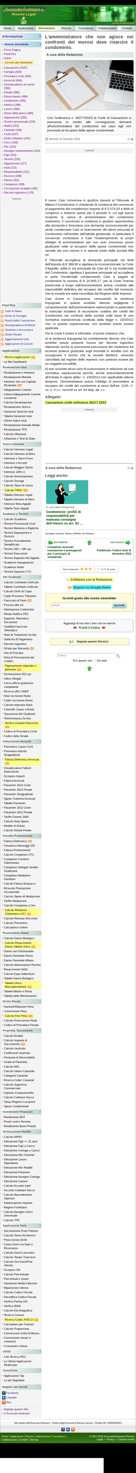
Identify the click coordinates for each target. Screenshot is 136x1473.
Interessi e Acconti (15, 463)
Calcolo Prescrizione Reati (20, 1020)
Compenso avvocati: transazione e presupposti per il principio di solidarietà (64, 552)
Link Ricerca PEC (15, 1356)
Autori (7, 58)
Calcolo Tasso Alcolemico (20, 1235)
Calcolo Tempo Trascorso (19, 1257)
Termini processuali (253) (19, 121)
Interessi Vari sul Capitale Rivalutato (20, 383)
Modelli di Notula (14, 825)
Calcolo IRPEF (13, 1137)
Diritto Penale (13, 334)
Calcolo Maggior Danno (18, 467)
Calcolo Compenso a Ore (19, 905)
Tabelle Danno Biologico (19, 978)
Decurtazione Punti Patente (21, 1230)
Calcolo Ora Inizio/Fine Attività (18, 1263)
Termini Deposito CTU (17, 571)
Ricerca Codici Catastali (19, 1080)
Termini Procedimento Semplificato (17, 542)
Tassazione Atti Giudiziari (19, 714)
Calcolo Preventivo (15, 923)
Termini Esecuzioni (15, 553)
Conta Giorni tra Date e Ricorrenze (18, 1246)
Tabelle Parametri (15, 803)
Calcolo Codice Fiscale (18, 1292)
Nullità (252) (11, 125)
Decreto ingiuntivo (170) (19, 192)
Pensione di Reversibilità (19, 1057)
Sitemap (33, 1439)
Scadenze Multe (14, 567)
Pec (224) (10, 146)
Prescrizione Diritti (15, 1239)
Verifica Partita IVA (15, 1301)
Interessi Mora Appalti (17, 503)
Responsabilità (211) (16, 171)
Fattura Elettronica (16, 841)
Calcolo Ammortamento (18, 476)
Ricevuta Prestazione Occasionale (17, 890)
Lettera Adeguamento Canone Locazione (22, 396)
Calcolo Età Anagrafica (18, 1310)
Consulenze (85, 28)
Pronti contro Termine (17, 1121)
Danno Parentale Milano (19, 960)
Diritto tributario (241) (17, 138)
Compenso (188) (14, 184)
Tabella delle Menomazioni (20, 995)
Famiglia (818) (13, 71)
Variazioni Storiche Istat (19, 411)
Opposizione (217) (15, 163)
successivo (117, 542)
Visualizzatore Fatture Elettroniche (17, 769)
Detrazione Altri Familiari (19, 1155)
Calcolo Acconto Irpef (17, 1185)
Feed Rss (10, 54)
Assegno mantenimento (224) (22, 150)
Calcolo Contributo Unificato (21, 582)
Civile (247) (11, 134)
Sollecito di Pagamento (18, 639)
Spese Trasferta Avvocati (19, 798)
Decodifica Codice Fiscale (20, 1297)
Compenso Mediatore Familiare (17, 877)
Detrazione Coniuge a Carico (22, 1150)
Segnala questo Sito (16, 1409)
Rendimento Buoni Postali (20, 1126)
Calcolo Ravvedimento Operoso (18, 1196)
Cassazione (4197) (15, 67)
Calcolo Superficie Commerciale (15, 1086)
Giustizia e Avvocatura (19, 329)
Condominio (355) (15, 100)
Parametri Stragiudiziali (18, 794)
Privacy (110, 1439)
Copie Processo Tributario (20, 596)
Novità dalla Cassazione (20, 320)
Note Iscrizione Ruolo (17, 696)
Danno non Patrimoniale (19, 951)
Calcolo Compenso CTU (19, 854)
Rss (8, 1402)
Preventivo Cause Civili (18, 746)
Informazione (46, 28)
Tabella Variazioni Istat (18, 416)
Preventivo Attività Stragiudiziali (15, 753)
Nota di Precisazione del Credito (19, 659)
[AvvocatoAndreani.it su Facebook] (63, 1429)
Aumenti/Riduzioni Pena (19, 1006)
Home (7, 28)
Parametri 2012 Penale (18, 812)
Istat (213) (10, 167)
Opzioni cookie (126, 1439)
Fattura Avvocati (14, 780)
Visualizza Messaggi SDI (19, 845)
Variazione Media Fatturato (20, 1283)
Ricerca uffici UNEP (16, 691)
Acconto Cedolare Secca (19, 1190)
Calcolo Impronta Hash (18, 705)
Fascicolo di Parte (15, 600)
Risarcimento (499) (16, 96)
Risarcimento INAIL (16, 969)
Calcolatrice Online (16, 927)
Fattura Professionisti (17, 850)
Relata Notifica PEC (16, 614)
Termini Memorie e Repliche (21, 528)
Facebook (12, 1393)
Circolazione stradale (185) (20, 188)
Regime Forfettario (15, 1207)
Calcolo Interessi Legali (18, 449)
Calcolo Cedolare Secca (19, 1097)
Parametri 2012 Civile (17, 807)
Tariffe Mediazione (15, 901)
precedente (61, 542)
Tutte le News (13, 311)
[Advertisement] (16, 251)
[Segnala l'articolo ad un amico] (128, 139)
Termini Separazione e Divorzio (18, 534)
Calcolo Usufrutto (15, 1048)
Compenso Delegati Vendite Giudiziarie (21, 869)
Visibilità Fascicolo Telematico (15, 628)
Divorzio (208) (13, 176)
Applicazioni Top (14, 1375)
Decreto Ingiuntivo (15, 644)
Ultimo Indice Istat (15, 420)
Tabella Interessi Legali (18, 494)
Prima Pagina (12, 49)
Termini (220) (12, 159)
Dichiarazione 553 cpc (18, 674)
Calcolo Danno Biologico (19, 938)
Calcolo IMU (11, 1066)
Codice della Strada (16, 736)
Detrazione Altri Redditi (18, 1167)
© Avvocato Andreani (17, 1413)
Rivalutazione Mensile (17, 377)
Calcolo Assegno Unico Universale (18, 1213)
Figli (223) (10, 155)
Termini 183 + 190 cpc (17, 549)
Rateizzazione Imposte (18, 1203)
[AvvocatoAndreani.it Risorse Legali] (24, 12)
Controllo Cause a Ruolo (19, 709)
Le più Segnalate (14, 1380)
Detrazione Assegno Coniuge (22, 1176)
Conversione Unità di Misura (21, 1333)
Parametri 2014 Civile (17, 785)
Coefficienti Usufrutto (17, 1053)
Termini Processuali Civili (19, 523)
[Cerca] (118, 656)
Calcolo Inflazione (15, 434)
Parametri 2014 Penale (18, 789)
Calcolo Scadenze (15, 519)
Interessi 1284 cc (14, 472)
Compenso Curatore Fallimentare (16, 861)
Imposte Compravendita (19, 1092)
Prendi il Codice (89, 627)
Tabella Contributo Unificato (21, 586)
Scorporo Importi (14, 776)
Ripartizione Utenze (16, 1287)
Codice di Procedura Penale (21, 1025)
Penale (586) (12, 92)
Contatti (127, 28)
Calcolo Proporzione (16, 1328)
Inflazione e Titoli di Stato (19, 438)
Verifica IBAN (12, 1306)
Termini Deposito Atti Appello (21, 558)
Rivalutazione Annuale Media (22, 425)
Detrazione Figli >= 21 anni (20, 1141)
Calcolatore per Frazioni (19, 1324)
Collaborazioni (107, 28)
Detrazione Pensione (17, 1172)
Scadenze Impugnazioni (19, 562)
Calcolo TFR (11, 1220)
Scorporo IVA (12, 1269)
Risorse (66, 28)
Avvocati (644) (13, 80)
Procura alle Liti (13, 605)
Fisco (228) (11, 142)
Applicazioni (25, 28)
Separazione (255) (15, 117)
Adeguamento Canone (17, 389)
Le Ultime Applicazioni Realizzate (17, 1363)
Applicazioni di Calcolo (19, 343)
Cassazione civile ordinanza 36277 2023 (75, 402)
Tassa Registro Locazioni (19, 1101)
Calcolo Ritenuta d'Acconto (20, 918)
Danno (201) (11, 180)
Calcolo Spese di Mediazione (22, 896)
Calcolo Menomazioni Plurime (22, 965)
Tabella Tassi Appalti (16, 508)
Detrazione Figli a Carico (19, 1146)
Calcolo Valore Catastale (19, 1071)
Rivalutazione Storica (17, 407)
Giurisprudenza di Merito (20, 325)
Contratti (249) (13, 130)
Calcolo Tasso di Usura (18, 485)
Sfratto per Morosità (17, 648)
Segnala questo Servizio (92, 641)
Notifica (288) (12, 104)
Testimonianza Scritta (17, 718)
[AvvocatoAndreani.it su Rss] (72, 1429)
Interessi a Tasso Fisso (18, 458)
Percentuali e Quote (16, 1278)
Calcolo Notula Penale (17, 830)
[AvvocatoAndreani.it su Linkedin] (68, 1429)
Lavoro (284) (12, 109)
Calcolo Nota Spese (16, 821)
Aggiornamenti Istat (17, 339)
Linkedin (11, 1397)
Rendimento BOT (14, 1117)
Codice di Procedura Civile (20, 731)
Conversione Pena (15, 1011)
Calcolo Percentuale (16, 1274)
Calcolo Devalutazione (18, 402)
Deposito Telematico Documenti (16, 620)
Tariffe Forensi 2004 (16, 816)
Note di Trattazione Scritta (20, 634)
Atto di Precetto (13, 653)
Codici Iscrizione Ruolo (18, 700)
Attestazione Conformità (19, 609)
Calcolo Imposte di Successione (15, 1042)
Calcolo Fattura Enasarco (19, 883)
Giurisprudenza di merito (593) (19, 86)
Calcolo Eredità (13, 1035)
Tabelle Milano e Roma (18, 991)
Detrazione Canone (16, 1181)
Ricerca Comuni (14, 1315)
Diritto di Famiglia (16, 315)
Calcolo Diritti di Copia (18, 591)
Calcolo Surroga (14, 481)
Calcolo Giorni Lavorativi (19, 1252)
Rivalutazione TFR (15, 429)
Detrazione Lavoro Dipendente (15, 1161)
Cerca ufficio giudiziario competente (18, 685)
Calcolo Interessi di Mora (19, 454)
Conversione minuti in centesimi (17, 1339)
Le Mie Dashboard (15, 361)
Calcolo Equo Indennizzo (19, 974)
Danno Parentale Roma (18, 955)
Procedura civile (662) (17, 76)
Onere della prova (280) (18, 113)
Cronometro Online (15, 1346)
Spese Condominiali (16, 1106)
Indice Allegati (12, 678)
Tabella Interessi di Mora (19, 499)
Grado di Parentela (15, 1062)
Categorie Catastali (16, 1075)
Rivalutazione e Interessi (19, 372)
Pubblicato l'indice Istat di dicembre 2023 (114, 552)
